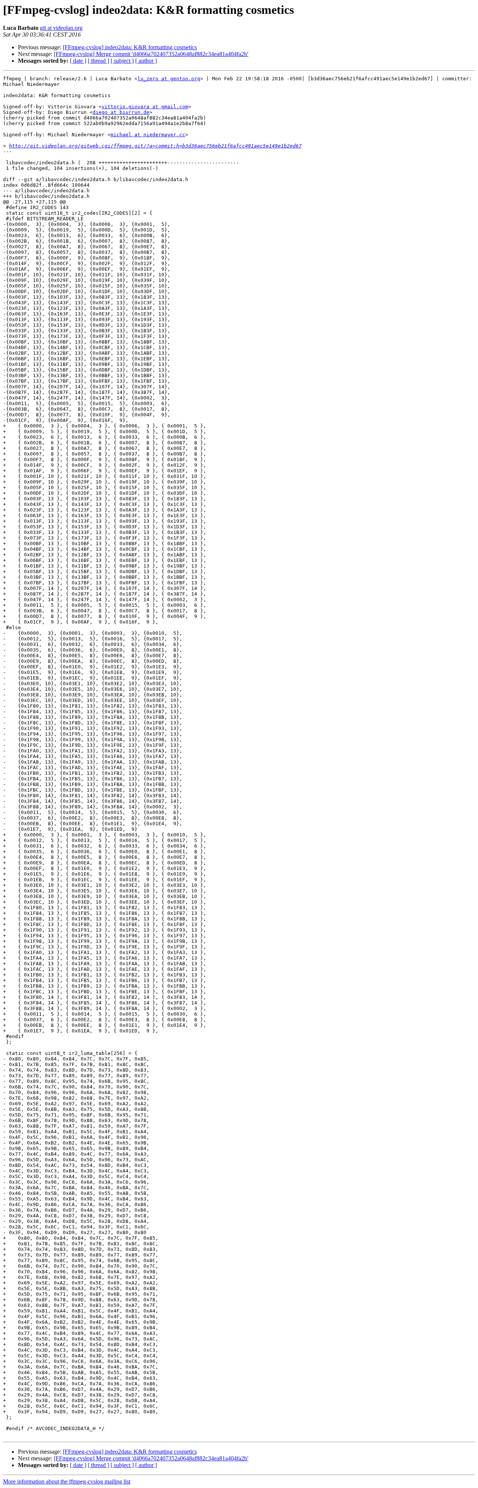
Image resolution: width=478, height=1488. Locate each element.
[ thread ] (98, 61)
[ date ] (78, 61)
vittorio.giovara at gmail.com (145, 106)
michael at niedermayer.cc (148, 134)
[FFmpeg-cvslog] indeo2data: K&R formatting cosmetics (130, 47)
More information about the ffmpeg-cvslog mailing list (66, 1481)
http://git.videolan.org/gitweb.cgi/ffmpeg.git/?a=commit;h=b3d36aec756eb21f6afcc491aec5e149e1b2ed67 (155, 146)
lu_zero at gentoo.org (168, 78)
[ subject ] (122, 61)
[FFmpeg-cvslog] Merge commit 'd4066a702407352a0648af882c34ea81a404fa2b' (151, 54)
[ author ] (146, 61)
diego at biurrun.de (121, 112)
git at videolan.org (61, 28)
